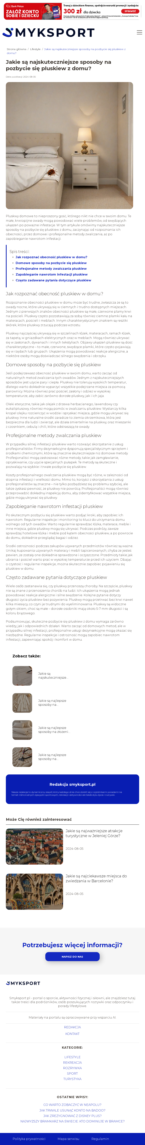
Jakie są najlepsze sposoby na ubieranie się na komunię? (52, 703)
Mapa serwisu (68, 1139)
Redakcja (72, 1027)
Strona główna (17, 49)
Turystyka (72, 1079)
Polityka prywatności (29, 1139)
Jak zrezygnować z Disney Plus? (72, 1116)
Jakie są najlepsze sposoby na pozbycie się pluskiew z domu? (52, 757)
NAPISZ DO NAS (72, 956)
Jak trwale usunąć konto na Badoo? (72, 1110)
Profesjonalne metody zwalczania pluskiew (51, 268)
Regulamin (100, 1139)
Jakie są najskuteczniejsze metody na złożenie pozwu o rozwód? (53, 676)
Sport (72, 1073)
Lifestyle (35, 49)
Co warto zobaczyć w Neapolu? (72, 1105)
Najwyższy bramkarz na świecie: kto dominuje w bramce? (72, 1121)
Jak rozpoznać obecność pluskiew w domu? (51, 257)
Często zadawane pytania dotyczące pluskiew (53, 280)
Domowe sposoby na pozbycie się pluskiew (51, 263)
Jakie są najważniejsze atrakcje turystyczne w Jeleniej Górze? (94, 833)
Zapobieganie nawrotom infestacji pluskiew (52, 274)
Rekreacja (72, 1062)
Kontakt (72, 1034)
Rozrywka (72, 1068)
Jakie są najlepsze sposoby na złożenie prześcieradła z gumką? (54, 730)
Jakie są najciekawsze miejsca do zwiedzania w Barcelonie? (96, 878)
